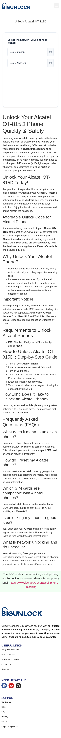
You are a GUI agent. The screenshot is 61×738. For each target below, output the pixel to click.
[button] (56, 5)
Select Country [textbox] (17, 52)
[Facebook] (4, 685)
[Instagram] (18, 685)
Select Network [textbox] (18, 63)
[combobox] (28, 52)
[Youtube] (11, 685)
